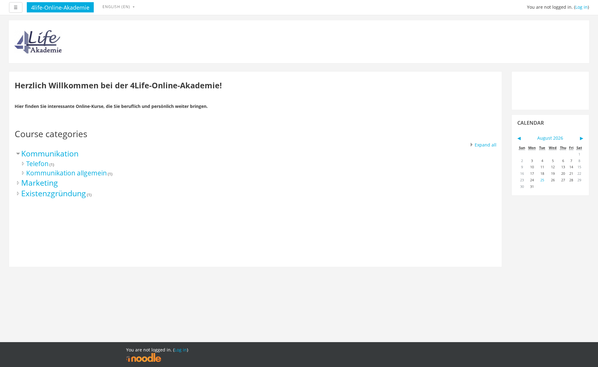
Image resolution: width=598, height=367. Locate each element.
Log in (581, 7)
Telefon (37, 163)
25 (542, 180)
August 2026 (550, 138)
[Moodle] (143, 357)
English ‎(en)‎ (116, 6)
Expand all (485, 145)
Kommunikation (49, 153)
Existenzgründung (53, 193)
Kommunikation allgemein (66, 173)
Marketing (39, 183)
